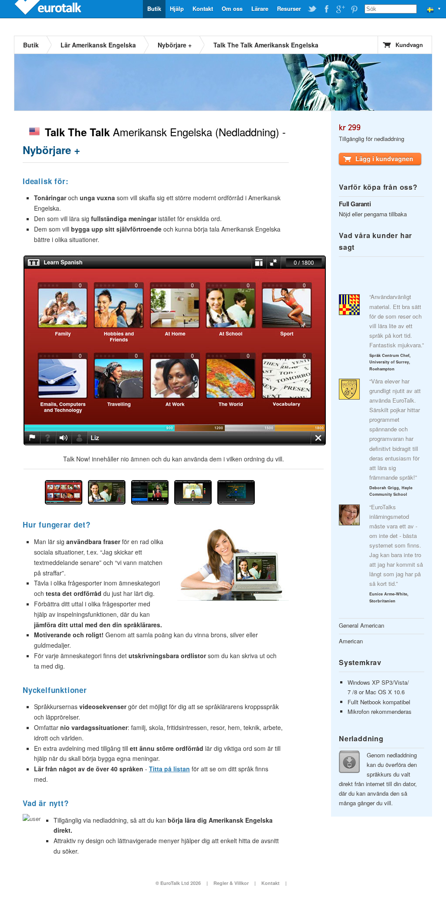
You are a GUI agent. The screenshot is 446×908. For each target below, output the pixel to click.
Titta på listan (169, 768)
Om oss (232, 8)
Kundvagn (409, 44)
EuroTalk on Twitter (312, 9)
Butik (154, 8)
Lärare (259, 8)
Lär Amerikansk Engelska (98, 44)
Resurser (289, 8)
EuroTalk (49, 8)
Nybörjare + (175, 44)
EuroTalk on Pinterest (354, 9)
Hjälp (177, 8)
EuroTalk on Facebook (326, 9)
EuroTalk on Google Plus (340, 9)
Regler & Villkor (231, 883)
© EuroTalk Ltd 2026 (178, 883)
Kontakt (203, 8)
